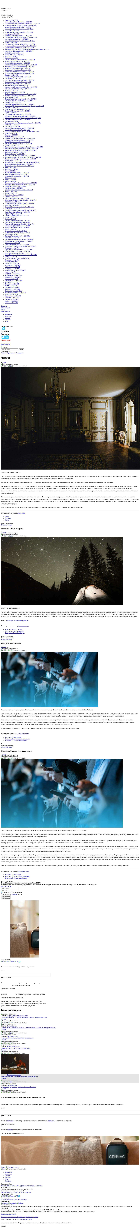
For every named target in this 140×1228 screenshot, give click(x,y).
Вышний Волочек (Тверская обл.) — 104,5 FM (20, 59)
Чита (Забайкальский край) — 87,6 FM (17, 251)
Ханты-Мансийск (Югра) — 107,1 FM (17, 244)
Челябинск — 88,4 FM (12, 248)
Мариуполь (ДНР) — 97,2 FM (14, 136)
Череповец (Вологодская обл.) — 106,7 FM (18, 250)
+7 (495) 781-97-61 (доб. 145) (22, 1192)
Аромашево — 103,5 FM (12, 265)
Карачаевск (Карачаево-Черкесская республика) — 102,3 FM (24, 106)
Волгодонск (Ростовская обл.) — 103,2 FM (18, 51)
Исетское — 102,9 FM (12, 284)
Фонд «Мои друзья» (18, 1186)
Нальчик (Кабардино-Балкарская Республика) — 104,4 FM (24, 147)
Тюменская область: (11, 261)
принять (3, 1226)
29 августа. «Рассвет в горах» (14, 631)
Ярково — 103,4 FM (11, 303)
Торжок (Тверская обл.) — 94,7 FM (16, 231)
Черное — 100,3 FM (11, 301)
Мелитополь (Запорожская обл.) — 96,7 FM (19, 140)
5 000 (9, 886)
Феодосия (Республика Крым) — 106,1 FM (18, 241)
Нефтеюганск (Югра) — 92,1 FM (15, 152)
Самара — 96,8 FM (11, 193)
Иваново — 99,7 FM (11, 90)
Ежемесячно (7, 892)
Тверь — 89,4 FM (10, 219)
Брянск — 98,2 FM (11, 42)
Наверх (3, 1167)
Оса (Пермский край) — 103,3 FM (16, 174)
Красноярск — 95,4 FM (12, 126)
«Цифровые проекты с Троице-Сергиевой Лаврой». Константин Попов (24, 1017)
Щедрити (8, 518)
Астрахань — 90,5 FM (12, 30)
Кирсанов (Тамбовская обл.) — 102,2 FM (18, 114)
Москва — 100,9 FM (11, 20)
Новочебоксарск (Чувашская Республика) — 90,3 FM (22, 162)
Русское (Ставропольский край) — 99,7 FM (19, 190)
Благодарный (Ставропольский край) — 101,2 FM (21, 37)
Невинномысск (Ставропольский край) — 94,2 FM (21, 148)
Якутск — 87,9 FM (11, 256)
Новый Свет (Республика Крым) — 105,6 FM (19, 166)
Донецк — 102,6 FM (11, 75)
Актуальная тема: (23, 733)
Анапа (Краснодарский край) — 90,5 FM (18, 27)
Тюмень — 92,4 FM (11, 234)
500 (2, 886)
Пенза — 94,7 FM (10, 178)
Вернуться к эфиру (7, 15)
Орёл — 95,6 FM (10, 171)
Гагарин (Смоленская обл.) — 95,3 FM (17, 63)
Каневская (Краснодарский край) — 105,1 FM (19, 104)
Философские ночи (13, 1046)
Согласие (11, 983)
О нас (6, 321)
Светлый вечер (12, 1026)
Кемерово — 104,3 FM (12, 107)
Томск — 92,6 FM (10, 229)
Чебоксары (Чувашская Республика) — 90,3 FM (20, 246)
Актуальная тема (6, 639)
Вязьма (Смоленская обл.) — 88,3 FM (17, 61)
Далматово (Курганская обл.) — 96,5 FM (18, 70)
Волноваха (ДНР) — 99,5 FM (14, 54)
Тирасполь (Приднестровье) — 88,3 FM (17, 222)
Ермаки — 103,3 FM (11, 279)
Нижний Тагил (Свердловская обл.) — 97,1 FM (20, 155)
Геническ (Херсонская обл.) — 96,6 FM (17, 68)
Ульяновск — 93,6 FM (12, 238)
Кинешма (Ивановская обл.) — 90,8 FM (17, 111)
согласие (11, 994)
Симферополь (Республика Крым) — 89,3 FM (19, 203)
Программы (8, 314)
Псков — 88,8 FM (10, 181)
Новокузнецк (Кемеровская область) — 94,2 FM (20, 159)
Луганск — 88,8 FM (11, 135)
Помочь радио (6, 896)
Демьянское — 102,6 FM (12, 277)
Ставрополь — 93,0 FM (12, 208)
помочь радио (5, 308)
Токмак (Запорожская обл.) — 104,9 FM (17, 226)
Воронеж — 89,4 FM (11, 58)
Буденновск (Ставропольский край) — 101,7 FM (20, 46)
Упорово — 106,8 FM (11, 299)
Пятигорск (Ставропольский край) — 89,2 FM (20, 184)
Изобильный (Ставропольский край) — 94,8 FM (20, 94)
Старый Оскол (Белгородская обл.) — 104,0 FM (20, 210)
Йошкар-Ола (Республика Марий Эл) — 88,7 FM (20, 99)
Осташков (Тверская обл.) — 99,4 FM (17, 176)
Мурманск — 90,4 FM (12, 145)
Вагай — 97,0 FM (10, 272)
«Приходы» (39, 1186)
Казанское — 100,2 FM (12, 287)
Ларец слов (19, 353)
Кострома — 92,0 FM (11, 121)
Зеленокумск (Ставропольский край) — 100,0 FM (21, 87)
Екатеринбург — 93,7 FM (13, 78)
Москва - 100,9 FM (7, 17)
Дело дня (4, 306)
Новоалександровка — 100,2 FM (15, 292)
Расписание (8, 316)
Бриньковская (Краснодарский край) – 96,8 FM (20, 41)
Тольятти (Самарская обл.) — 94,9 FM (17, 227)
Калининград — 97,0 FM (13, 102)
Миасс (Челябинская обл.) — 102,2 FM (17, 142)
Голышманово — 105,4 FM (13, 275)
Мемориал (8, 1181)
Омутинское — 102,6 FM (13, 296)
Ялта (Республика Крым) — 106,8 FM (17, 258)
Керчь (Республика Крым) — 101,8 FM (17, 109)
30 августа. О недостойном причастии (17, 739)
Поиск (21, 349)
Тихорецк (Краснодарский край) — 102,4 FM (19, 224)
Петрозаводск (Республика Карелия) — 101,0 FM (21, 183)
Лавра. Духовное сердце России (17, 1015)
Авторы (7, 318)
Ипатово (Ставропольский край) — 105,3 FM (19, 95)
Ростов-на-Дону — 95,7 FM (13, 188)
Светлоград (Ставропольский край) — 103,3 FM (20, 200)
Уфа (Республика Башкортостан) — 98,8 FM (19, 239)
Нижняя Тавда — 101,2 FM (13, 291)
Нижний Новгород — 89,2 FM (14, 154)
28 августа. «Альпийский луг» (14, 633)
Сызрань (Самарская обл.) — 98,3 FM (17, 215)
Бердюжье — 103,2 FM (12, 268)
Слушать (3, 1015)
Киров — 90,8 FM (10, 113)
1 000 (5, 886)
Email (3, 970)
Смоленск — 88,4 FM (12, 205)
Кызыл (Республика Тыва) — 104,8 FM (17, 130)
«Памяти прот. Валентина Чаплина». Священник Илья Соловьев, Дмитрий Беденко (28, 1027)
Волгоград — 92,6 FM (12, 53)
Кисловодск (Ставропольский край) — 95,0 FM (20, 116)
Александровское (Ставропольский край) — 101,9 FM (22, 23)
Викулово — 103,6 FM (12, 273)
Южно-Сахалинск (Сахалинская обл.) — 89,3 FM (21, 255)
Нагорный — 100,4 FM (12, 289)
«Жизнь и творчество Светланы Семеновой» (15, 1048)
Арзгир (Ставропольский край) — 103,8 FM (19, 29)
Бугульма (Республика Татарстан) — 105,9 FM (20, 44)
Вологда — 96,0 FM (11, 56)
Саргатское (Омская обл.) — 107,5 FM (17, 198)
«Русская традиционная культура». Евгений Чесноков (18, 1087)
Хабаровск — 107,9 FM (12, 243)
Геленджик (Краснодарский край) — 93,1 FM (19, 66)
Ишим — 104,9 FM (11, 285)
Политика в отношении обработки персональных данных (19, 1217)
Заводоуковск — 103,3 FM (13, 280)
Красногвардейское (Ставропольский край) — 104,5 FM (23, 123)
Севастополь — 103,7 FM (13, 202)
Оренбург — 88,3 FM (11, 169)
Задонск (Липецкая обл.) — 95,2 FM (16, 85)
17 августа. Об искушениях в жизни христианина (17, 1038)
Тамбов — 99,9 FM (11, 217)
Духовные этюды (6, 525)
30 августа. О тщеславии (13, 737)
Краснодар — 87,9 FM (12, 124)
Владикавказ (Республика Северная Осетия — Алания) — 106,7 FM (27, 49)
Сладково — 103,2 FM (12, 297)
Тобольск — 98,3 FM (11, 294)
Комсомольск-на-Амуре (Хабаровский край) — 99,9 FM (23, 118)
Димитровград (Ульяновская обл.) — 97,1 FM (19, 73)
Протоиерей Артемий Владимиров (17, 620)
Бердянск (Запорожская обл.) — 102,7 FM (18, 35)
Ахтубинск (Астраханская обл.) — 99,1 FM (19, 32)
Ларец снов (21, 513)
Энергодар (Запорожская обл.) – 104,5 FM (18, 253)
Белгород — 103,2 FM (12, 34)
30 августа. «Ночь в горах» (13, 629)
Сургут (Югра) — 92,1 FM (13, 214)
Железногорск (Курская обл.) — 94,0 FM (18, 82)
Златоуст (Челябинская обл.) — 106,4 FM (18, 89)
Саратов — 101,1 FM (11, 196)
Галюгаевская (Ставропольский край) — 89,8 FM (21, 65)
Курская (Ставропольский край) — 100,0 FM (19, 128)
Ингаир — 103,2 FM (11, 282)
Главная (3, 353)
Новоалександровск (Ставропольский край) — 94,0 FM (23, 157)
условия (14, 894)
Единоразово (17, 892)
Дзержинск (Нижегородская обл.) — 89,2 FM (19, 71)
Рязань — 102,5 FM (11, 191)
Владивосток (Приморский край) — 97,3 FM (19, 47)
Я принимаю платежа (12, 894)
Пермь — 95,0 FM (10, 179)
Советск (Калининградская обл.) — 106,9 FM (19, 207)
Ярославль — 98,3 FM (12, 260)
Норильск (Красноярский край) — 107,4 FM (19, 164)
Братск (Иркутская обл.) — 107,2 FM (16, 39)
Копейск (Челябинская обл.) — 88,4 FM (17, 119)
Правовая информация (8, 1214)
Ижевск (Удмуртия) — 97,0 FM (15, 92)
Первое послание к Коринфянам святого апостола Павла (19, 1076)
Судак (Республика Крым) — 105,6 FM (17, 212)
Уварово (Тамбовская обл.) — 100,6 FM (17, 236)
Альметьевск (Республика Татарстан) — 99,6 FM (20, 25)
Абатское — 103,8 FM (12, 263)
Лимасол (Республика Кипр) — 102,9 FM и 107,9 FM (22, 131)
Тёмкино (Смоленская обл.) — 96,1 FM (17, 220)
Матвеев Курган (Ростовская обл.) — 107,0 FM (20, 138)
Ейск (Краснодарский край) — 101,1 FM (18, 77)
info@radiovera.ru (6, 1192)
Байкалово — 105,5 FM (12, 267)
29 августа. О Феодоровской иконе (16, 740)
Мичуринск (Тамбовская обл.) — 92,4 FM (18, 143)
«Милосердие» (30, 1186)
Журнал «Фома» (6, 1186)
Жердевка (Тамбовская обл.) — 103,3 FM (18, 83)
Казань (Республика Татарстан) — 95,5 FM (18, 101)
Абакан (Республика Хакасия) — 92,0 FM (18, 22)
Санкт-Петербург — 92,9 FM (14, 195)
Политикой (7, 985)
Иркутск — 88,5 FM (11, 97)
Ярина (7, 516)
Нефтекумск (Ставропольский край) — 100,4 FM (20, 150)
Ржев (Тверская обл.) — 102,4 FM (15, 186)
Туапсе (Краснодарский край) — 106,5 (17, 232)
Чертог (7, 520)
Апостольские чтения (14, 1075)
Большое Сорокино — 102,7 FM (15, 270)
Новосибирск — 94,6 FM (13, 160)
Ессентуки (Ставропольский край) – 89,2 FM (19, 80)
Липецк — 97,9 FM (11, 133)
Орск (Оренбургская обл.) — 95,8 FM (17, 172)
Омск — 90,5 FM (10, 167)
